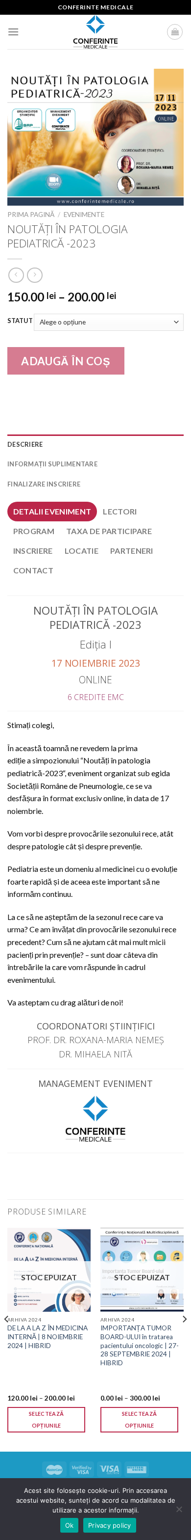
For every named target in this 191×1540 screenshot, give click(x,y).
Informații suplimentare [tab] (52, 464)
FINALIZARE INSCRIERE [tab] (43, 484)
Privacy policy (109, 1525)
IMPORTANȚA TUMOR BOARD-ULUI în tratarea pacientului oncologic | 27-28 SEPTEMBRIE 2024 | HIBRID (139, 1345)
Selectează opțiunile (46, 1419)
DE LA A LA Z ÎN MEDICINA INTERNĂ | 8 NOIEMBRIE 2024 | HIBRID (47, 1336)
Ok (69, 1525)
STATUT (20, 321)
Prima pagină (30, 214)
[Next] (184, 1338)
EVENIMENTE (84, 214)
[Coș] (175, 32)
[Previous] (7, 1338)
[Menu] (13, 32)
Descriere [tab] (25, 444)
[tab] (52, 511)
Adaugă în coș (66, 361)
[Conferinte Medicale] (95, 32)
